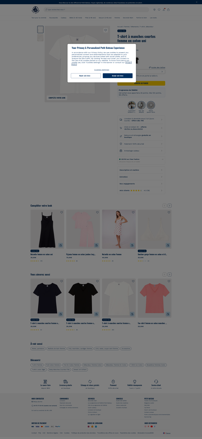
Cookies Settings (101, 70)
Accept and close (117, 76)
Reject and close (84, 76)
